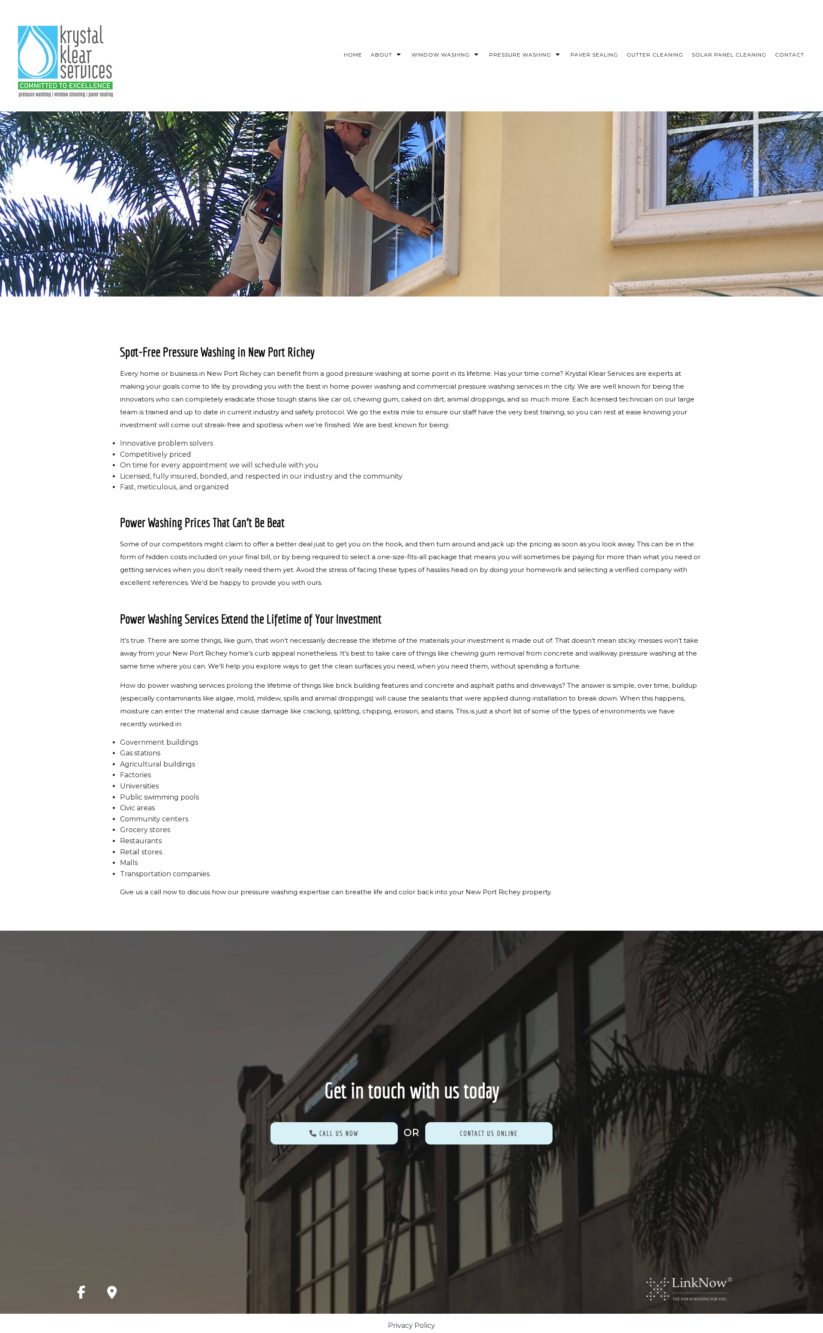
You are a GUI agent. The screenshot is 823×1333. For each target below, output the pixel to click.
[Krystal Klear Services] (65, 58)
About (381, 54)
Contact (789, 54)
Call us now (338, 1133)
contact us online (489, 1133)
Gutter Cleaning (655, 54)
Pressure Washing (520, 54)
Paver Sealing (594, 54)
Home (353, 54)
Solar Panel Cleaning (729, 54)
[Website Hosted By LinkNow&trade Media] (689, 1289)
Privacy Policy (411, 1325)
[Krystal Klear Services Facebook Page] (81, 1295)
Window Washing (441, 54)
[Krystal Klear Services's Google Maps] (112, 1295)
